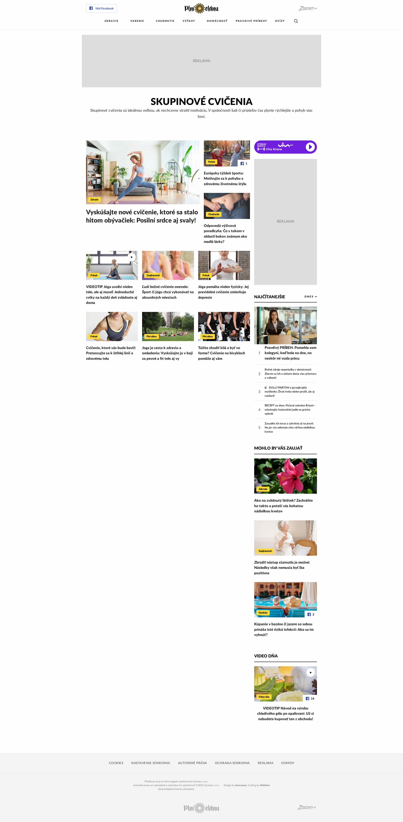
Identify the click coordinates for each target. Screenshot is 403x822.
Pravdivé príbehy (251, 21)
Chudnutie (165, 21)
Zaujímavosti (153, 275)
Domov (287, 763)
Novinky (263, 612)
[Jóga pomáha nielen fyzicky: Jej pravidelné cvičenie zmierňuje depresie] (224, 265)
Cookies (116, 763)
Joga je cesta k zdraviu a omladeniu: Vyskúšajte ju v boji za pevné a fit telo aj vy (167, 353)
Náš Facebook (105, 8)
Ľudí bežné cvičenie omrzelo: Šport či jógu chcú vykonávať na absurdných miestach (168, 292)
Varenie (137, 21)
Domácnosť (217, 21)
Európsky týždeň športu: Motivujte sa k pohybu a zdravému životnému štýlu (225, 178)
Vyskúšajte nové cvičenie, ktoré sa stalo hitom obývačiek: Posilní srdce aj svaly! (142, 216)
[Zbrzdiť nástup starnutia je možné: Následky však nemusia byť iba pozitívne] (285, 538)
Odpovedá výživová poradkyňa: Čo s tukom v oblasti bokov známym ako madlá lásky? (225, 234)
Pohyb (211, 162)
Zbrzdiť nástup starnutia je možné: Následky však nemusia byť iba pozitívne (282, 568)
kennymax (241, 785)
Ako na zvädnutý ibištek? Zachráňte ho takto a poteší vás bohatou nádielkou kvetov (283, 506)
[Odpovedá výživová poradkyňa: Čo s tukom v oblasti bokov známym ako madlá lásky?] (227, 206)
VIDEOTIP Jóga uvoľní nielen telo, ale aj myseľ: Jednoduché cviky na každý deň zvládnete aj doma (111, 295)
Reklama (265, 763)
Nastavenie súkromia (150, 763)
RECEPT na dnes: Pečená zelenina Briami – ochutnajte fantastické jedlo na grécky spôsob (290, 409)
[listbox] (304, 297)
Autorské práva (192, 763)
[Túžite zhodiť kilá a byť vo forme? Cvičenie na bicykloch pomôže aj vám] (224, 326)
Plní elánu (152, 336)
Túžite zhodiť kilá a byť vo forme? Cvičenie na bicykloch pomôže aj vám (221, 353)
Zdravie (112, 21)
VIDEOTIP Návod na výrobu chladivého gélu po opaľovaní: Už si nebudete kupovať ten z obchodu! (285, 714)
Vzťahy (189, 21)
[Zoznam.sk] (307, 8)
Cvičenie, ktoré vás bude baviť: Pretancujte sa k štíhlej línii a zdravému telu (111, 353)
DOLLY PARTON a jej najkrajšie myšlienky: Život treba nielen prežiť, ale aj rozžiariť (289, 391)
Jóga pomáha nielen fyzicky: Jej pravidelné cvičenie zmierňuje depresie (223, 292)
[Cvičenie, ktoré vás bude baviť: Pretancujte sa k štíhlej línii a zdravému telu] (112, 326)
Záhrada (263, 489)
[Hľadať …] (296, 21)
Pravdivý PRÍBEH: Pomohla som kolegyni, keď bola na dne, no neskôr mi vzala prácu (290, 353)
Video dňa (264, 697)
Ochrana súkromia (232, 763)
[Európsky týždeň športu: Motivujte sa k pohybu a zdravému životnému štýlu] (227, 153)
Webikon (265, 785)
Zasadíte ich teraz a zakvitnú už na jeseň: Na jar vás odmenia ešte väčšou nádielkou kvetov (290, 427)
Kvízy (280, 21)
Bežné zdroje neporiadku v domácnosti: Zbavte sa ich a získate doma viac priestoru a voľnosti (290, 373)
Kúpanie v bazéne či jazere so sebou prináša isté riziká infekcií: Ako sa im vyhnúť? (284, 629)
